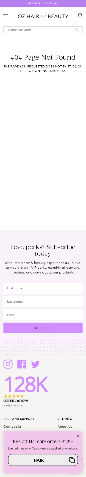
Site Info (65, 419)
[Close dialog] (78, 436)
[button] (43, 460)
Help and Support (18, 419)
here (22, 71)
